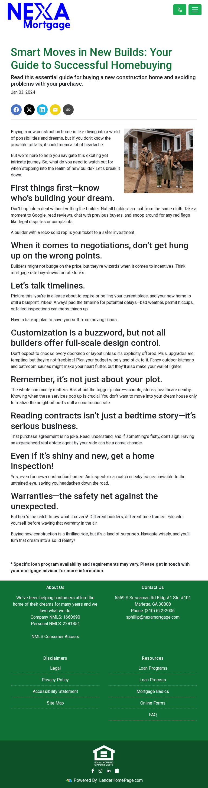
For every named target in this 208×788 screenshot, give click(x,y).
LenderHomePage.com (121, 780)
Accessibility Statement (55, 691)
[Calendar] (117, 771)
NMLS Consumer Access (55, 636)
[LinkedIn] (108, 771)
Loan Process (152, 679)
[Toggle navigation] (195, 9)
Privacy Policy (55, 679)
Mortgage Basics (152, 691)
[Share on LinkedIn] (42, 109)
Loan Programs (152, 668)
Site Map (55, 703)
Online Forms (152, 703)
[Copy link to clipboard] (68, 109)
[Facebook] (93, 771)
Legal (55, 668)
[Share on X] (29, 109)
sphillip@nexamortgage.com (153, 617)
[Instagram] (100, 771)
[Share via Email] (55, 109)
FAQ (153, 714)
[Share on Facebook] (16, 109)
